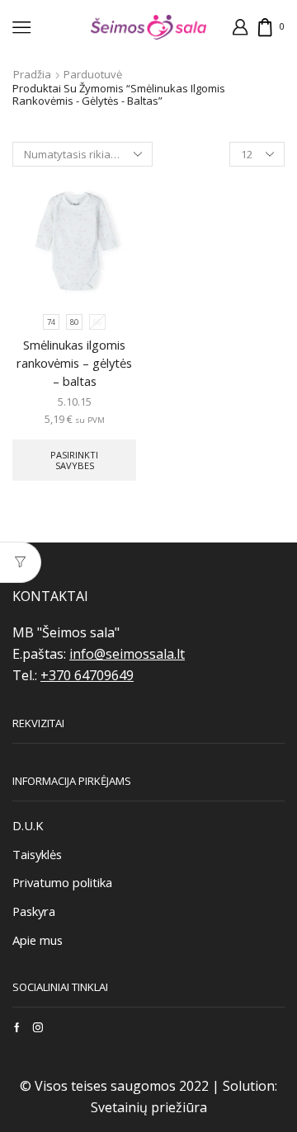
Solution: (250, 1086)
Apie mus (37, 940)
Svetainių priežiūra (149, 1107)
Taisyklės (37, 854)
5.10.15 (75, 401)
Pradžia (32, 74)
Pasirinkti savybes (74, 460)
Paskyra (33, 911)
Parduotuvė (93, 74)
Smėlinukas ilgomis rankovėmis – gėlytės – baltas (74, 362)
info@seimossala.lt (127, 654)
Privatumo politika (62, 882)
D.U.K (27, 825)
